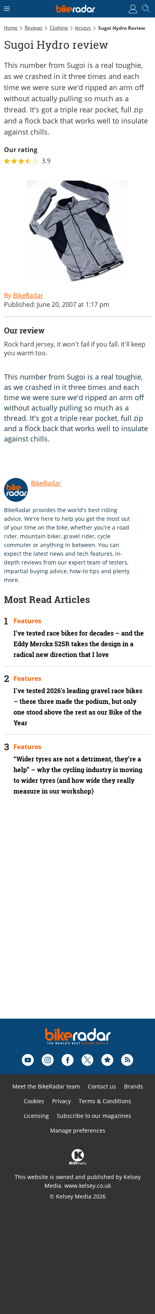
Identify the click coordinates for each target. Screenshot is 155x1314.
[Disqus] (77, 918)
